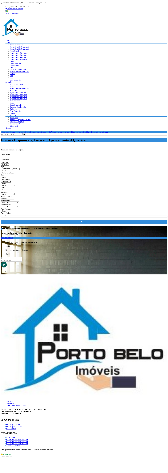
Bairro (3, 175)
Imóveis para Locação (28, 132)
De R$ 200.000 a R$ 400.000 (17, 442)
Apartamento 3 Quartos (18, 55)
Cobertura (13, 67)
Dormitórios (5, 183)
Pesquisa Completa (17, 122)
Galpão (12, 74)
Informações (10, 115)
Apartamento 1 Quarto (18, 93)
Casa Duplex (14, 65)
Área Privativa (15, 51)
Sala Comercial (15, 80)
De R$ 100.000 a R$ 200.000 (17, 440)
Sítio (11, 78)
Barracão (13, 90)
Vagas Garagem (6, 196)
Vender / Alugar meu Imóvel (20, 120)
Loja (11, 86)
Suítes (3, 188)
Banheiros (4, 192)
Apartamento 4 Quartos (18, 57)
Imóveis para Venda (13, 132)
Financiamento (15, 124)
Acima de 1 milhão (13, 446)
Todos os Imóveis (16, 45)
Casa (12, 61)
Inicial (7, 40)
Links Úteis (14, 126)
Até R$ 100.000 (12, 438)
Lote (11, 76)
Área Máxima (6, 213)
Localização (9, 403)
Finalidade (4, 162)
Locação (8, 82)
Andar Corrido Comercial (19, 47)
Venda (8, 42)
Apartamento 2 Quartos (18, 53)
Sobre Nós (14, 118)
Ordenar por (5, 179)
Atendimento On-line (15, 9)
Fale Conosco (11, 429)
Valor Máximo (6, 205)
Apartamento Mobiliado (18, 59)
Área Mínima (6, 209)
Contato (8, 128)
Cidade (3, 171)
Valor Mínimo (6, 200)
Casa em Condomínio (18, 70)
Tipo (2, 167)
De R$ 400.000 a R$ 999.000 (17, 444)
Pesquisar (84, 222)
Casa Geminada (15, 63)
